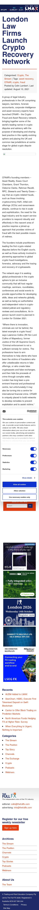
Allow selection (19, 491)
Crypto (20, 75)
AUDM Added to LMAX (16, 694)
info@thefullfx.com (23, 807)
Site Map (6, 908)
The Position (11, 744)
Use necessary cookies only (19, 497)
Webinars (9, 772)
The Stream (11, 740)
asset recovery (26, 78)
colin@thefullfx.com (20, 804)
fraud (22, 82)
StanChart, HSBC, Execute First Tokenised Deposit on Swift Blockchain (19, 702)
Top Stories (7, 861)
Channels (9, 753)
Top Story (10, 749)
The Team (7, 884)
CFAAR (7, 82)
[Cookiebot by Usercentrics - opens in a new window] (28, 411)
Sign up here (10, 827)
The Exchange (12, 758)
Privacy (24, 904)
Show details (27, 478)
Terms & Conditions (10, 904)
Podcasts (9, 767)
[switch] (33, 455)
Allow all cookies (19, 484)
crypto (16, 82)
